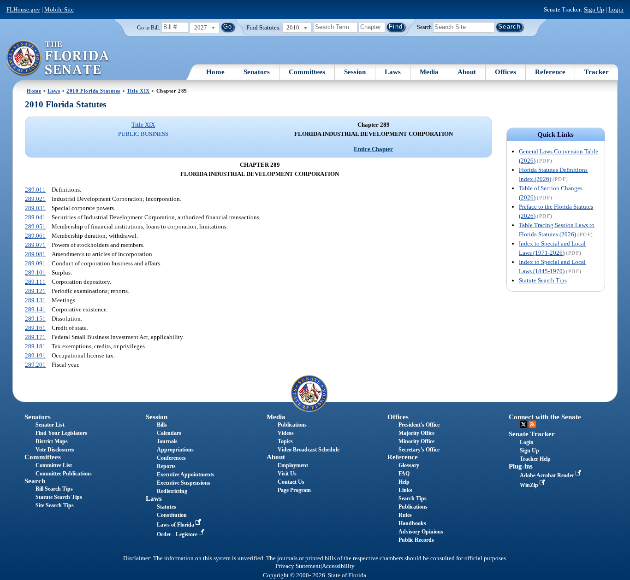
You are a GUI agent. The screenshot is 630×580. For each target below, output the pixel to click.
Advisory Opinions (420, 531)
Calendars (169, 433)
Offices (505, 72)
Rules (405, 515)
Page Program (294, 490)
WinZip (530, 485)
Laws (393, 72)
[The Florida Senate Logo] (58, 58)
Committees (307, 72)
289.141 (35, 309)
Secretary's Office (419, 449)
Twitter (523, 424)
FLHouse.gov (23, 9)
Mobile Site (59, 9)
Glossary (408, 465)
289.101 (35, 272)
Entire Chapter (373, 149)
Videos (286, 433)
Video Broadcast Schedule (308, 449)
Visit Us (287, 473)
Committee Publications (64, 473)
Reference (550, 72)
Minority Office (416, 441)
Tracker (596, 72)
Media (429, 72)
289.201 (35, 364)
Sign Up (594, 9)
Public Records (416, 540)
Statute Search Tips (543, 280)
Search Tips (412, 498)
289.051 (35, 226)
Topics (285, 441)
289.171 (35, 337)
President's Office (419, 425)
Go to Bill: (148, 27)
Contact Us (291, 482)
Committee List (54, 465)
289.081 (35, 254)
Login (616, 9)
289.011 (35, 189)
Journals (167, 441)
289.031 (35, 208)
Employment (293, 465)
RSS (532, 424)
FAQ (404, 473)
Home (215, 72)
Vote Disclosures (55, 449)
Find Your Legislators (61, 433)
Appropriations (175, 449)
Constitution (172, 515)
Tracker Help (535, 459)
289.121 (35, 290)
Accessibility (338, 566)
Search (424, 26)
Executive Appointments (185, 474)
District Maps (52, 441)
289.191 (35, 355)
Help (404, 482)
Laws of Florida (176, 524)
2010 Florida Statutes (93, 91)
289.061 (35, 235)
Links (405, 490)
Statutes (166, 507)
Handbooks (412, 523)
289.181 (35, 346)
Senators (257, 72)
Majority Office (416, 433)
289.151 (35, 318)
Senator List (50, 425)
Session (355, 72)
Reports (166, 466)
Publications (292, 425)
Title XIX (138, 91)
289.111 (35, 281)
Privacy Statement (298, 566)
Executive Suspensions (183, 483)
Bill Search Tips (54, 489)
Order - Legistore (178, 534)
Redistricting (172, 491)
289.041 (35, 217)
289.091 (35, 263)
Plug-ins (521, 466)
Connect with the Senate (545, 417)
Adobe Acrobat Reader (548, 475)
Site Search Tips (55, 505)
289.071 (35, 244)
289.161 (35, 327)
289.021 (35, 198)
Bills (162, 425)
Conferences (171, 458)
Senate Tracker (532, 434)
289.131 (35, 300)
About (467, 72)
